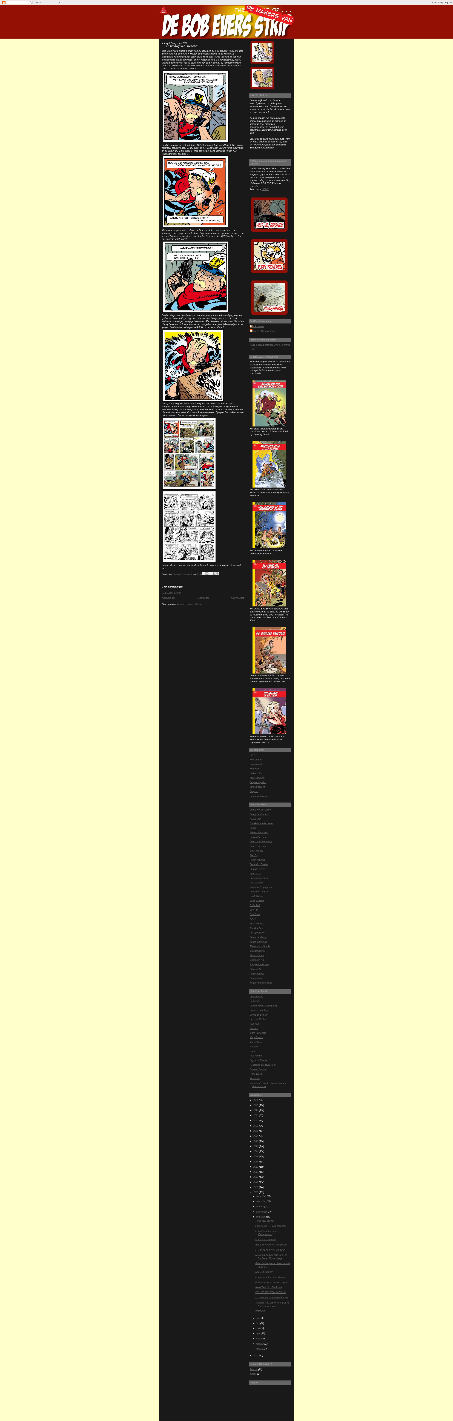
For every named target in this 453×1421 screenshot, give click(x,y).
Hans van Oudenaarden (263, 331)
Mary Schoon (256, 1037)
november (261, 1201)
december (261, 1196)
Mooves (254, 1046)
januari (259, 1349)
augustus (261, 1216)
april (258, 1333)
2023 (256, 1115)
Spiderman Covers (259, 878)
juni (258, 1323)
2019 (256, 1136)
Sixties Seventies (259, 832)
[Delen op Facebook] (214, 573)
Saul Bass (255, 914)
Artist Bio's (255, 873)
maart (259, 1338)
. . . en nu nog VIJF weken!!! (270, 1249)
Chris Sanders (257, 900)
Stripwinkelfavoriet (259, 796)
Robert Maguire (257, 859)
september (262, 1211)
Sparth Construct (258, 942)
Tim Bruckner (256, 928)
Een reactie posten (171, 593)
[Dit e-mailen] (204, 573)
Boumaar (254, 768)
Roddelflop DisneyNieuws (263, 1065)
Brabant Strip (256, 773)
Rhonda (253, 1369)
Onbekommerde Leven (261, 823)
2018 (256, 1141)
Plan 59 (253, 855)
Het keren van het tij (265, 1239)
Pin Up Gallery (257, 932)
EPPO (253, 755)
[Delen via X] (210, 573)
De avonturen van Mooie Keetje (271, 1297)
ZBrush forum (257, 955)
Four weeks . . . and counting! (270, 1226)
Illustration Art (257, 960)
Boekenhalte (256, 764)
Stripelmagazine (258, 782)
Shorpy (253, 828)
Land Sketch (256, 896)
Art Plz (253, 919)
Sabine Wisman (258, 1069)
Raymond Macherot (260, 1060)
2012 (256, 1171)
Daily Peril (255, 905)
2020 (256, 1131)
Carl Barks (255, 1001)
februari (260, 1343)
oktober (260, 1206)
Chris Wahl (255, 969)
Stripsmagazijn (257, 787)
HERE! (265, 189)
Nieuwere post (169, 598)
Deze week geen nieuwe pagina (271, 1282)
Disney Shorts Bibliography (263, 1005)
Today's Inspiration (259, 964)
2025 (256, 1105)
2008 (256, 1192)
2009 (256, 1187)
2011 (256, 1177)
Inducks (254, 1028)
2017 (256, 1146)
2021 (256, 1125)
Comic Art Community (261, 841)
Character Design (258, 937)
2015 (256, 1156)
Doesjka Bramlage (259, 1010)
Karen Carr (255, 819)
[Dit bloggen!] (207, 573)
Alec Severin (256, 882)
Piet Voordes (256, 1055)
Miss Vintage (256, 850)
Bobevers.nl (256, 759)
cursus (253, 1374)
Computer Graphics (259, 814)
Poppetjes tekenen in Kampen (270, 1277)
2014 (256, 1161)
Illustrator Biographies (261, 887)
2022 (256, 1120)
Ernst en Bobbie (258, 1019)
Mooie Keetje (256, 1042)
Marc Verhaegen (258, 1033)
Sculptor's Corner (258, 837)
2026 (256, 1100)
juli (258, 1318)
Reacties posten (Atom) (189, 604)
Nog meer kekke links (261, 982)
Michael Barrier (257, 951)
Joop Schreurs (257, 778)
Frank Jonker (257, 326)
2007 (256, 1355)
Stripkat (254, 791)
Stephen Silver (257, 869)
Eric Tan (254, 910)
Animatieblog (256, 996)
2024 (256, 1110)
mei (258, 1328)
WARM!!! (260, 1311)
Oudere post (237, 598)
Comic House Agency (261, 809)
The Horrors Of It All (260, 946)
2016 (256, 1151)
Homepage (203, 598)
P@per (253, 1051)
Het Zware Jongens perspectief (271, 1244)
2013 (256, 1166)
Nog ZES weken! (264, 1272)
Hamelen (254, 1023)
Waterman (255, 1078)
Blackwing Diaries (259, 864)
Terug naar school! (264, 1220)
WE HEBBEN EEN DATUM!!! (270, 1292)
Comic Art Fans (258, 846)
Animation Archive (259, 891)
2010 (256, 1182)
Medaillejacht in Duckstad (268, 1287)
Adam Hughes (257, 973)
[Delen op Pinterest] (217, 573)
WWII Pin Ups (257, 923)
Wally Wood (256, 1074)
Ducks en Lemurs (259, 1014)
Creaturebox (256, 978)
